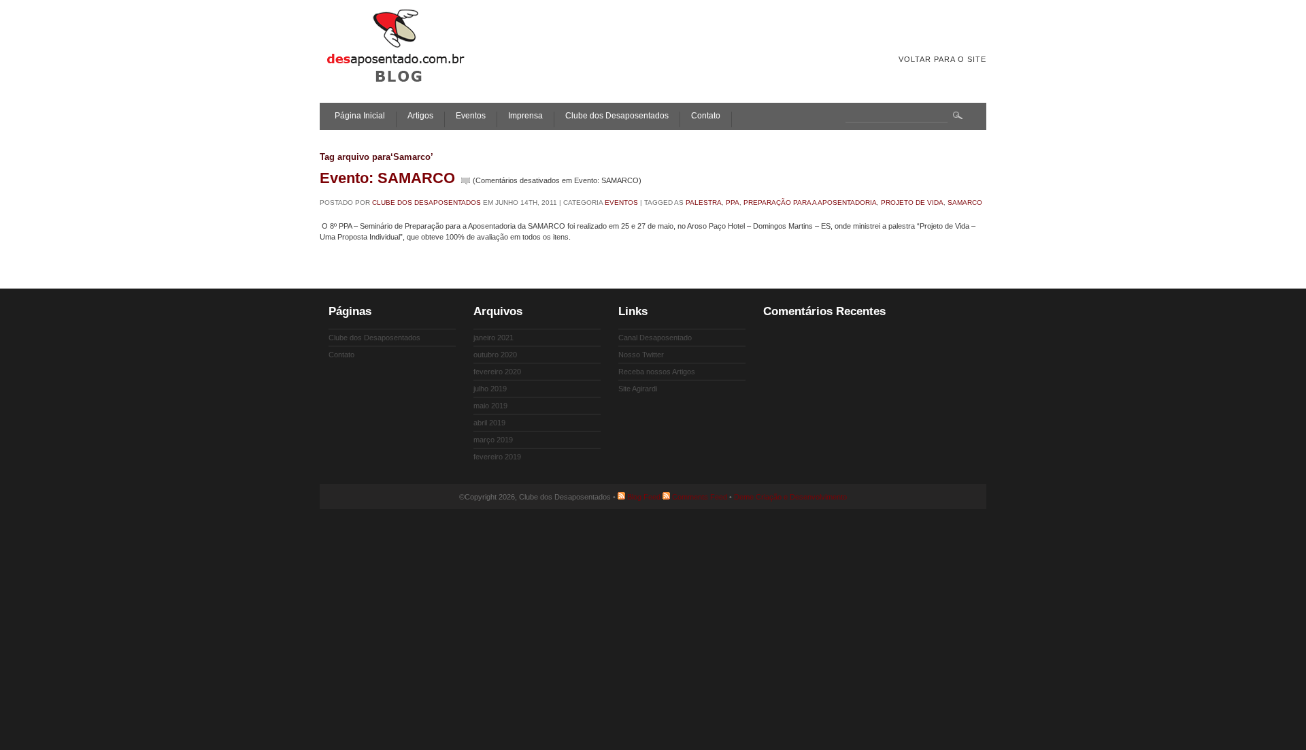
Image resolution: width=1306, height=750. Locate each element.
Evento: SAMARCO (387, 177)
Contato (705, 116)
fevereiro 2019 (497, 457)
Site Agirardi (637, 389)
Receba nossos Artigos (656, 372)
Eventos (471, 116)
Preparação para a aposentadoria (810, 202)
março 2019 (493, 440)
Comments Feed (699, 497)
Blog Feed (643, 497)
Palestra (704, 202)
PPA (732, 202)
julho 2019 (490, 389)
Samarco (965, 202)
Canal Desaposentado (655, 337)
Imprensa (525, 116)
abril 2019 (489, 423)
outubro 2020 (495, 354)
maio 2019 (490, 406)
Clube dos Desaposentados (617, 116)
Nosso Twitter (641, 354)
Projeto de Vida (912, 202)
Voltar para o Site (942, 59)
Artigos (420, 116)
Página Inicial (360, 116)
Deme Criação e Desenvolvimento (790, 497)
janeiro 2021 (493, 337)
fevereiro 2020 (497, 372)
